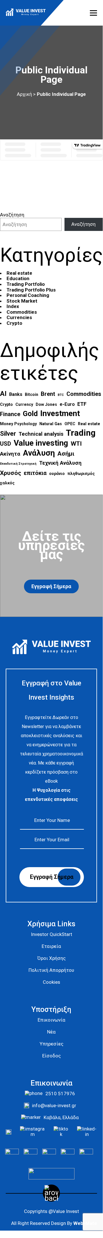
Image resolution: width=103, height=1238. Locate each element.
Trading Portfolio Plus (31, 290)
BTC (61, 395)
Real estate (19, 273)
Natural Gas (50, 423)
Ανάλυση (39, 453)
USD (5, 444)
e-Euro (67, 404)
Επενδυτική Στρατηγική (18, 464)
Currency (24, 404)
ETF (81, 404)
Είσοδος (51, 1056)
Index (13, 306)
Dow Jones (46, 404)
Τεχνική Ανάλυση (60, 463)
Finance (10, 414)
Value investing (41, 443)
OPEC (69, 423)
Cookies (51, 982)
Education (18, 278)
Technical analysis (41, 434)
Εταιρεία (51, 946)
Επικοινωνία (51, 1020)
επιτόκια (35, 473)
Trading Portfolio (26, 284)
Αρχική (24, 94)
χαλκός (7, 483)
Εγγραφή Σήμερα (51, 586)
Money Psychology (18, 423)
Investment (60, 413)
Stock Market (22, 301)
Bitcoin (31, 394)
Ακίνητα (10, 454)
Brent (48, 394)
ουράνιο (57, 473)
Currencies (19, 317)
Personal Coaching (28, 295)
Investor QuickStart (51, 934)
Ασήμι (65, 453)
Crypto (14, 323)
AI (3, 394)
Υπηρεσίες (51, 1044)
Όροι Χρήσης (51, 958)
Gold (30, 413)
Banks (15, 394)
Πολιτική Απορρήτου (51, 970)
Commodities (22, 312)
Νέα (51, 1032)
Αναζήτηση (12, 215)
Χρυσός (10, 472)
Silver (8, 433)
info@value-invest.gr (54, 1105)
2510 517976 (60, 1093)
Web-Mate (85, 1223)
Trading (81, 432)
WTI (76, 443)
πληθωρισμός (81, 473)
